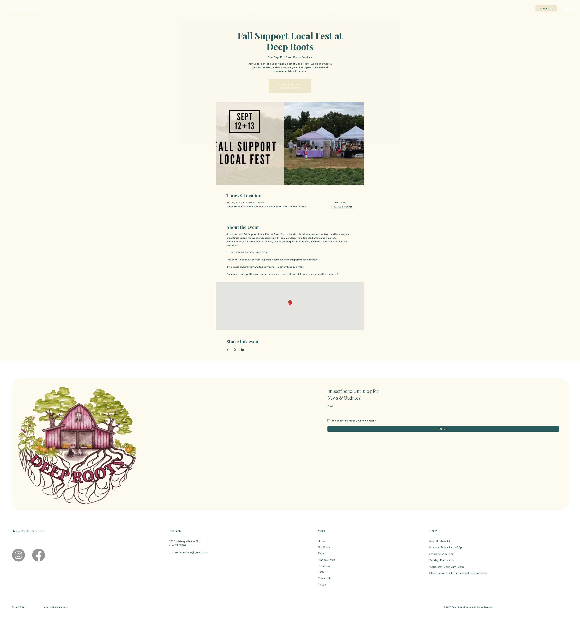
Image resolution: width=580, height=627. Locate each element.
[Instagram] (566, 10)
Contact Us (324, 578)
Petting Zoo (324, 566)
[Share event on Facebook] (227, 349)
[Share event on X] (235, 349)
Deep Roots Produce (25, 8)
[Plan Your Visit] (349, 560)
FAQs (321, 572)
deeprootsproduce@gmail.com (188, 552)
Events (322, 553)
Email (330, 406)
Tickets (322, 584)
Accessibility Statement (55, 607)
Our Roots (324, 547)
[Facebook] (573, 10)
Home (321, 541)
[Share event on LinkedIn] (242, 349)
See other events (290, 87)
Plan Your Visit (326, 559)
